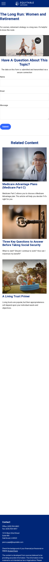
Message (4, 105)
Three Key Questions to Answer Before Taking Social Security (22, 243)
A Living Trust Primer (16, 296)
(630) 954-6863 (13, 526)
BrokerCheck (13, 551)
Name (2, 77)
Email (2, 91)
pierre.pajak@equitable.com (12, 542)
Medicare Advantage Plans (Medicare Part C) (19, 186)
